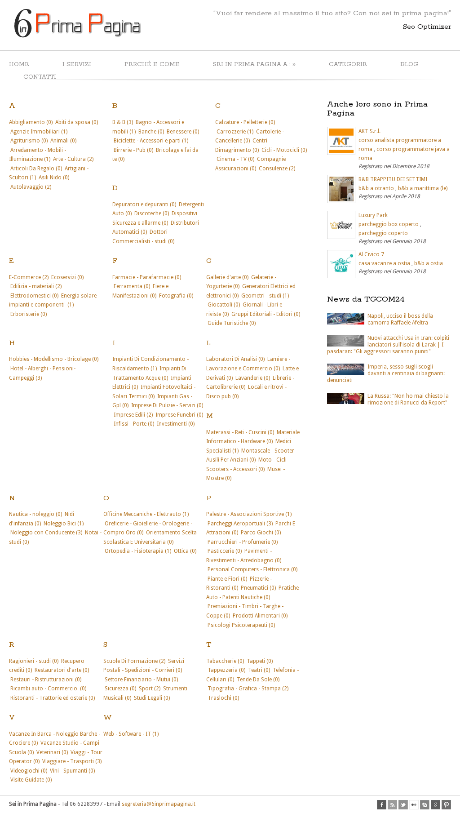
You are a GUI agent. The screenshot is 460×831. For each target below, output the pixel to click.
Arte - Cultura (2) (73, 159)
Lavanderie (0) (252, 378)
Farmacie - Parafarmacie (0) (146, 277)
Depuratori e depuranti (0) (144, 204)
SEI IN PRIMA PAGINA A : (254, 64)
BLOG (409, 64)
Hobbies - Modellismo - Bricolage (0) (53, 359)
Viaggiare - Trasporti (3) (72, 761)
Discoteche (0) (151, 213)
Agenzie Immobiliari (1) (38, 132)
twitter (403, 804)
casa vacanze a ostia (384, 263)
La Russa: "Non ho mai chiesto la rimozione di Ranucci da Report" (408, 399)
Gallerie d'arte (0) (227, 277)
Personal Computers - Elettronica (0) (252, 569)
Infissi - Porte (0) (134, 424)
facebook (381, 804)
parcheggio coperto (383, 233)
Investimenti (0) (176, 424)
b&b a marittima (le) (422, 188)
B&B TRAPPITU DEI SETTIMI (392, 179)
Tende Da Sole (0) (258, 679)
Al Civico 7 (371, 254)
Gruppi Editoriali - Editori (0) (265, 314)
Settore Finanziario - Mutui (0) (141, 679)
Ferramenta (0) (132, 286)
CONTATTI (39, 77)
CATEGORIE (348, 64)
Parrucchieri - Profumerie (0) (243, 542)
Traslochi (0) (223, 698)
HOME (19, 64)
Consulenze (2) (277, 168)
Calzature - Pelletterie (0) (245, 122)
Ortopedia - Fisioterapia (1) (138, 551)
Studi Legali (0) (152, 698)
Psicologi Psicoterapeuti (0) (241, 625)
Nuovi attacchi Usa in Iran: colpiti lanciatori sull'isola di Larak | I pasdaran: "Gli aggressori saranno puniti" (388, 345)
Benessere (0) (183, 132)
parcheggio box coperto (388, 224)
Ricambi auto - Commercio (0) (48, 688)
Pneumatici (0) (258, 588)
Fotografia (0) (176, 296)
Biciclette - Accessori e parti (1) (151, 141)
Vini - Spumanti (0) (72, 771)
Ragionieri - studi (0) (33, 661)
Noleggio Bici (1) (64, 523)
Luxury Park (373, 215)
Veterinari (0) (52, 752)
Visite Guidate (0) (31, 780)
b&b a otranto (376, 188)
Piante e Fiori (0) (227, 579)
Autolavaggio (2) (30, 187)
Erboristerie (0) (28, 314)
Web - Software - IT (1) (131, 734)
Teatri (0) (259, 670)
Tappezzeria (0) (226, 670)
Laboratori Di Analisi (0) (235, 359)
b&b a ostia (428, 263)
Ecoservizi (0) (67, 277)
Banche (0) (151, 132)
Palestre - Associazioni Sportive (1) (249, 514)
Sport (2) (149, 688)
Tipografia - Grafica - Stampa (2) (248, 688)
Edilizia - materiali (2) (36, 286)
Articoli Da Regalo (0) (36, 168)
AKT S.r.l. (369, 131)
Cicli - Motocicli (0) (284, 150)
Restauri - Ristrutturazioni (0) (45, 679)
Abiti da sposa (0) (76, 122)
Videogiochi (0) (28, 771)
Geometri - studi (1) (265, 296)
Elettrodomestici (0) (34, 296)
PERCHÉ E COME (152, 64)
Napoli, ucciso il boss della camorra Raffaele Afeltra (400, 319)
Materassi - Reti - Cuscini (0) (240, 432)
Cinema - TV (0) (235, 159)
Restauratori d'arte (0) (62, 670)
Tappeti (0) (260, 661)
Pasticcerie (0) (225, 551)
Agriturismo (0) (29, 141)
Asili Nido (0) (54, 177)
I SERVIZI (76, 64)
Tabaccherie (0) (225, 661)
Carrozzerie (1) (235, 132)
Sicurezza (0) (120, 688)
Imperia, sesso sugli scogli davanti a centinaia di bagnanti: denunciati (386, 373)
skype (424, 804)
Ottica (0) (185, 551)
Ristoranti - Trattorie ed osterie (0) (52, 698)
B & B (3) (122, 122)
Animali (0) (63, 141)
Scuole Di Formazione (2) (134, 661)
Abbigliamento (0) (31, 122)
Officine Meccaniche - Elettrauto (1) (146, 514)
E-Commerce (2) (29, 277)
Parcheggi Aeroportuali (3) (240, 523)
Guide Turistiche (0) (232, 323)
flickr (414, 804)
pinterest (446, 804)
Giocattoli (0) (224, 305)
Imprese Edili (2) (133, 415)
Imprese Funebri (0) (179, 415)
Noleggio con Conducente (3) (46, 532)
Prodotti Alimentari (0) (260, 616)
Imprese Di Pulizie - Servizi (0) (167, 405)
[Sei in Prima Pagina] (76, 36)
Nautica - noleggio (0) (35, 514)
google (435, 804)
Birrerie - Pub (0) (133, 150)
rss (392, 804)
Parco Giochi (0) (261, 532)
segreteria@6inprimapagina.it (158, 804)
